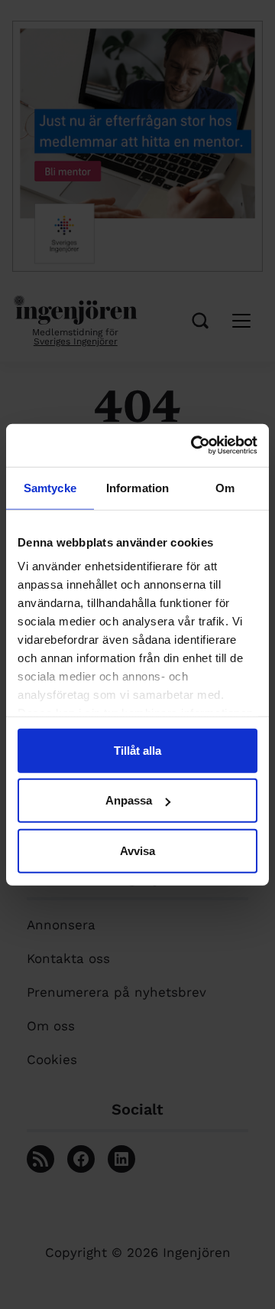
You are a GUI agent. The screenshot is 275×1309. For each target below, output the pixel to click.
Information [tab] (137, 487)
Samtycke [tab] (50, 487)
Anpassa (128, 800)
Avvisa (137, 850)
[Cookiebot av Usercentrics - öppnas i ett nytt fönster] (194, 445)
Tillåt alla (137, 749)
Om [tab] (225, 487)
